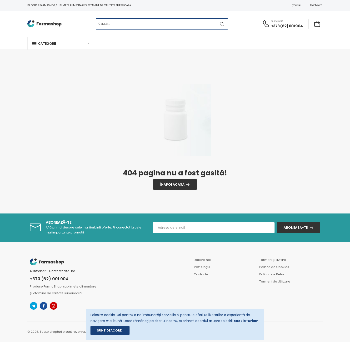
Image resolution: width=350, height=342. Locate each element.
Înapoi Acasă (172, 184)
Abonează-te (296, 227)
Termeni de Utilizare (274, 281)
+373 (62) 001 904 (287, 26)
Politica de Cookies (274, 267)
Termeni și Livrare (272, 260)
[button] (60, 43)
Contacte (316, 5)
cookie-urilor (246, 320)
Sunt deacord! (110, 330)
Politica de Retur (271, 274)
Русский (295, 5)
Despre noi (202, 260)
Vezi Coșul (202, 267)
